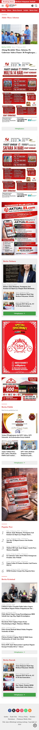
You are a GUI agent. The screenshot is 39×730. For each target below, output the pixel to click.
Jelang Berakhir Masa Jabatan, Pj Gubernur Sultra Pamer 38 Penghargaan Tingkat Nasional (19, 52)
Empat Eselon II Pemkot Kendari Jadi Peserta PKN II (21, 564)
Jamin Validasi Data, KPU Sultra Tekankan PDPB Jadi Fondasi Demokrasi (9, 454)
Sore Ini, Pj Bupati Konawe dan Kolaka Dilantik (19, 541)
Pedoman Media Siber (24, 719)
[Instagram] (22, 711)
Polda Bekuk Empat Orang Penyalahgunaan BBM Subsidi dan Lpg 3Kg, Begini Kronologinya (18, 615)
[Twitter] (13, 711)
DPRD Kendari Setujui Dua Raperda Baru (20, 571)
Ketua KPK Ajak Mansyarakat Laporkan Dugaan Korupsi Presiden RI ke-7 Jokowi (18, 645)
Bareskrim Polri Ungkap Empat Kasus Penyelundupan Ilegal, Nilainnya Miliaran (15, 623)
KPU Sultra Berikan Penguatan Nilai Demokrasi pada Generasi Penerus (27, 454)
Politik (8, 47)
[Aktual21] (10, 6)
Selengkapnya (19, 128)
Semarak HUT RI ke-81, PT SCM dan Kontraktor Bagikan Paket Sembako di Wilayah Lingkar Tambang (25, 305)
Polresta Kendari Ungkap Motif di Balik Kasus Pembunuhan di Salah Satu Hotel (17, 638)
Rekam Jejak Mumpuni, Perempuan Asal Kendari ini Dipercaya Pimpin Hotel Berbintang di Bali (19, 288)
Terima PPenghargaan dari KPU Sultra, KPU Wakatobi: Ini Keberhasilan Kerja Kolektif (17, 436)
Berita (4, 47)
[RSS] (30, 711)
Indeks (6, 717)
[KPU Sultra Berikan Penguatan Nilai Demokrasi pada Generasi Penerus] (29, 445)
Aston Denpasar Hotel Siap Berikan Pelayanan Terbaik (25, 295)
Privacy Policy (23, 717)
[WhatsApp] (26, 711)
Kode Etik (13, 717)
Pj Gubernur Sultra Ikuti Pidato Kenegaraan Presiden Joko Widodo (21, 556)
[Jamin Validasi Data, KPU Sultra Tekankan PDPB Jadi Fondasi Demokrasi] (10, 445)
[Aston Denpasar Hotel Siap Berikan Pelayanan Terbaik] (8, 296)
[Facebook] (9, 711)
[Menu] (3, 6)
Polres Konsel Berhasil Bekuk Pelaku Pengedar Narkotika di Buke (17, 630)
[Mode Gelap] (32, 6)
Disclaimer (11, 719)
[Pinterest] (18, 711)
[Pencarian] (36, 6)
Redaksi (32, 717)
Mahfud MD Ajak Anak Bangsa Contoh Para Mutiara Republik (21, 549)
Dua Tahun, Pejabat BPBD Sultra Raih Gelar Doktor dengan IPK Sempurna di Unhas (24, 686)
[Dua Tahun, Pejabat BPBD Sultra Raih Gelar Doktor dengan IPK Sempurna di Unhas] (8, 687)
